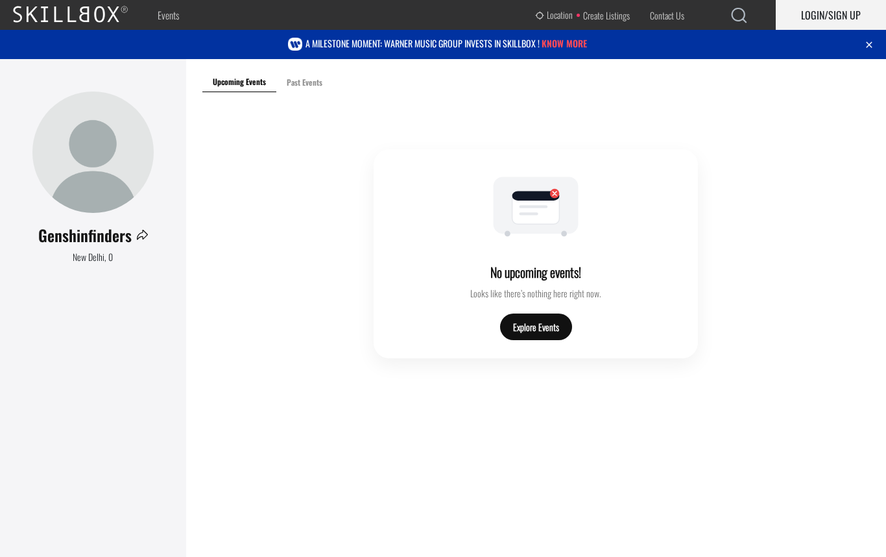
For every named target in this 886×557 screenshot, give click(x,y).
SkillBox (81, 15)
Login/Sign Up (831, 15)
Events (168, 15)
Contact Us (667, 15)
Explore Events (536, 327)
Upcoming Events (239, 81)
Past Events (304, 82)
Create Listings (606, 15)
